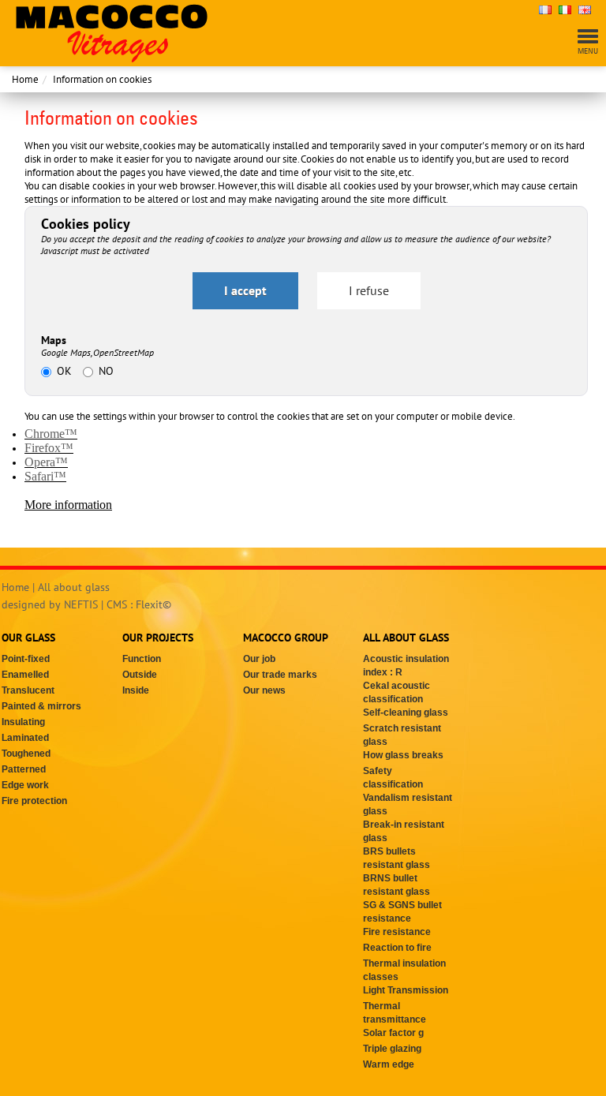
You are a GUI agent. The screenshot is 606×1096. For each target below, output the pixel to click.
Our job (259, 658)
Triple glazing (392, 1048)
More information (68, 504)
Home (25, 79)
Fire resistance (397, 931)
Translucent (28, 690)
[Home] (112, 32)
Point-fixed (26, 658)
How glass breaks (403, 755)
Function (141, 658)
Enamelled (25, 674)
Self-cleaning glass (405, 712)
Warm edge (388, 1064)
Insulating (23, 722)
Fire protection (34, 800)
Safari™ (45, 476)
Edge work (25, 785)
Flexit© (153, 604)
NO (106, 371)
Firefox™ (48, 447)
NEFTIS (81, 604)
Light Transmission (405, 990)
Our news (264, 690)
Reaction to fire (397, 947)
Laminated (25, 737)
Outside (139, 674)
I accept (245, 290)
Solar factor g (393, 1032)
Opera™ (46, 462)
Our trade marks (280, 674)
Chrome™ (50, 433)
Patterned (24, 769)
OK (64, 371)
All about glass (74, 587)
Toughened (26, 753)
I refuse (369, 290)
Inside (135, 690)
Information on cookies (102, 79)
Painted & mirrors (41, 706)
